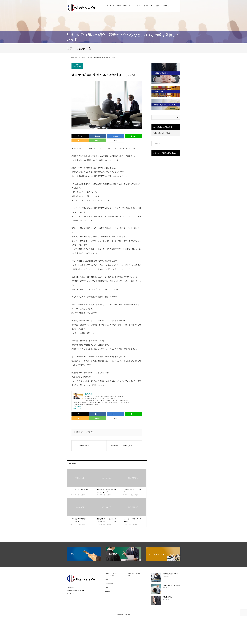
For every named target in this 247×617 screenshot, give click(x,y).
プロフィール (148, 6)
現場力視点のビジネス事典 (162, 133)
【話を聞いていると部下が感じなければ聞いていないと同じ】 (106, 521)
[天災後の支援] (156, 600)
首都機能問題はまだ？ (170, 574)
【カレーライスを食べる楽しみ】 (80, 491)
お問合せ (166, 6)
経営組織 (75, 66)
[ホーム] (67, 58)
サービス (137, 6)
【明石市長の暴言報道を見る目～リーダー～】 (106, 491)
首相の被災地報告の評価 (171, 585)
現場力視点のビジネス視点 (134, 574)
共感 (92, 432)
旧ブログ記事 (81, 495)
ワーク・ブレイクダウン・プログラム (118, 6)
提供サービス (78, 409)
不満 (89, 432)
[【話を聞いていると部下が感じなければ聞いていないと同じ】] (106, 507)
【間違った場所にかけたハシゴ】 (133, 491)
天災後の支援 (167, 597)
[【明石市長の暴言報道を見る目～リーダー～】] (106, 478)
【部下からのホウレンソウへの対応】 (133, 520)
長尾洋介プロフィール (80, 407)
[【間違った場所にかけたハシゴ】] (133, 478)
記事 (157, 6)
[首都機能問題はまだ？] (156, 577)
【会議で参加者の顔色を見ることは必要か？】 (80, 520)
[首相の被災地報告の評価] (156, 589)
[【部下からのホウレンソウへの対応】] (133, 507)
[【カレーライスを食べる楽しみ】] (80, 478)
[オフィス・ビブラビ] (81, 6)
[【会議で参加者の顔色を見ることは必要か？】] (80, 507)
